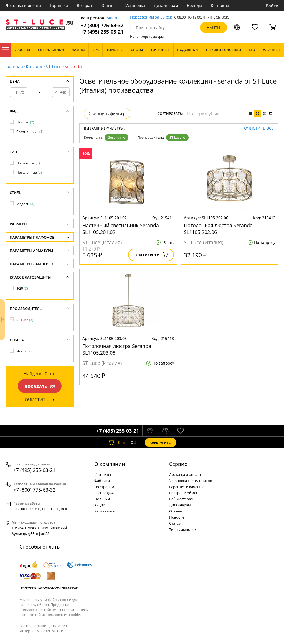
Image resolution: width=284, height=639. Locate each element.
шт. (122, 442)
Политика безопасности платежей (48, 587)
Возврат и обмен (183, 492)
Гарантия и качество (187, 486)
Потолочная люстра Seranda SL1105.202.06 (218, 228)
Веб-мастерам (181, 498)
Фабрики (102, 480)
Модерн (25, 203)
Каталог (5, 50)
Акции (99, 504)
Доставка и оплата (23, 5)
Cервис (178, 464)
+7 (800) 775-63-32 (102, 25)
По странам (104, 486)
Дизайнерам (166, 5)
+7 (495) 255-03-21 (102, 32)
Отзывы (108, 5)
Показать (35, 386)
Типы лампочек (182, 529)
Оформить (160, 443)
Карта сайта (104, 511)
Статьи (175, 523)
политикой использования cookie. (51, 614)
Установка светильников (190, 480)
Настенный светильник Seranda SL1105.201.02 (120, 228)
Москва (113, 18)
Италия (25, 351)
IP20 (22, 288)
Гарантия (59, 5)
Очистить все (259, 128)
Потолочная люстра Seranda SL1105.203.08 (116, 349)
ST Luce (54, 67)
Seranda (114, 137)
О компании (109, 464)
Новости (176, 517)
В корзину (146, 254)
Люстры (25, 122)
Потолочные (29, 172)
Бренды (194, 5)
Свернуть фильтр (107, 113)
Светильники (30, 131)
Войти (272, 5)
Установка (135, 5)
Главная (14, 67)
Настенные (28, 163)
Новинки (102, 498)
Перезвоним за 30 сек (151, 17)
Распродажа (104, 492)
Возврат (84, 5)
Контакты (220, 5)
